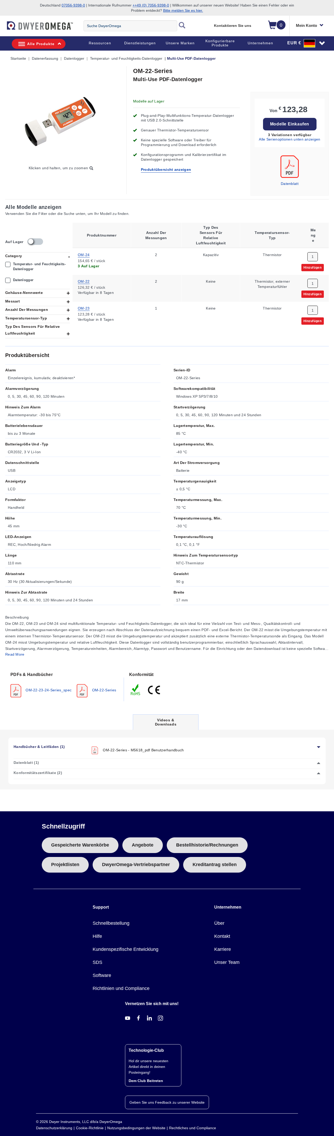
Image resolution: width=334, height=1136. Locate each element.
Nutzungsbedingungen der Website (136, 1128)
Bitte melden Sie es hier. (183, 10)
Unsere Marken (180, 43)
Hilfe (97, 936)
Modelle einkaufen (289, 124)
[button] (306, 43)
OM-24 (84, 254)
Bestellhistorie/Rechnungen (207, 845)
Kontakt (222, 936)
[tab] (64, 684)
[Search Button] (182, 26)
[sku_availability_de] (35, 241)
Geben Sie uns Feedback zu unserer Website (167, 1102)
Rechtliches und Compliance (192, 1128)
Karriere (222, 949)
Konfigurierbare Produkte (220, 43)
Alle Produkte (41, 44)
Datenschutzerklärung (54, 1128)
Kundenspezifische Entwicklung (125, 949)
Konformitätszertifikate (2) (38, 773)
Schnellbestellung (111, 923)
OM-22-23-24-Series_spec (48, 690)
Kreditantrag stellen (215, 864)
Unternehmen (260, 43)
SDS (97, 962)
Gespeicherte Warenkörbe (80, 845)
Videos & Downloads (165, 724)
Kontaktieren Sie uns (232, 25)
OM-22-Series (103, 690)
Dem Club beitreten (146, 1081)
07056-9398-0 (73, 5)
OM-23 (84, 308)
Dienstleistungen (140, 43)
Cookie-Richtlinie (90, 1128)
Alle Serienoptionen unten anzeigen (289, 139)
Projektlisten (65, 864)
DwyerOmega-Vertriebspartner (136, 864)
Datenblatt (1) (26, 762)
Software (102, 975)
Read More (15, 654)
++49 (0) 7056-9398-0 (151, 5)
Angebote (142, 845)
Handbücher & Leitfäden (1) (39, 747)
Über (219, 923)
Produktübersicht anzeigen (166, 169)
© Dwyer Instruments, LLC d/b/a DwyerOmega (79, 1122)
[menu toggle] (22, 43)
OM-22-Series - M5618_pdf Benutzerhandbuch (143, 750)
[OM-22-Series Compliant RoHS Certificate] (135, 689)
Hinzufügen (312, 267)
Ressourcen (100, 43)
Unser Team (227, 962)
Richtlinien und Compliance (121, 988)
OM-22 (84, 281)
